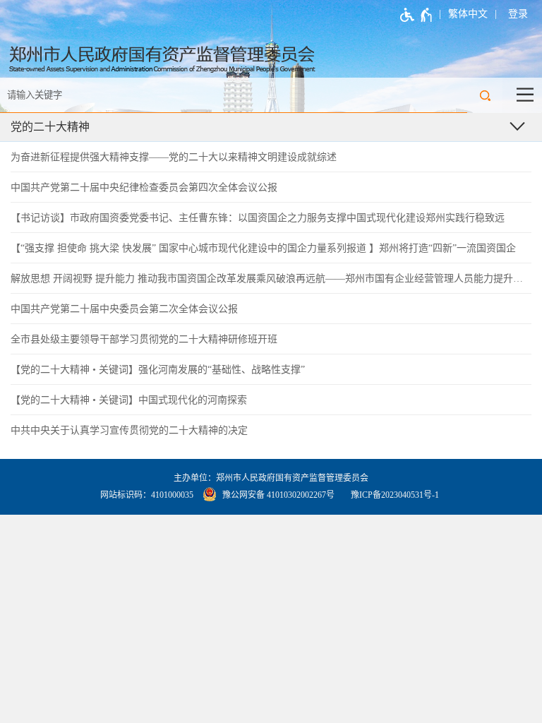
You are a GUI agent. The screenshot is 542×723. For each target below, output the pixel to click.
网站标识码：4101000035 (146, 495)
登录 (518, 13)
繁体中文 (468, 13)
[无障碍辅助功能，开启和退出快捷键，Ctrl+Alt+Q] (417, 14)
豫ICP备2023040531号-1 (395, 495)
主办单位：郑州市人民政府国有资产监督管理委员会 (271, 478)
